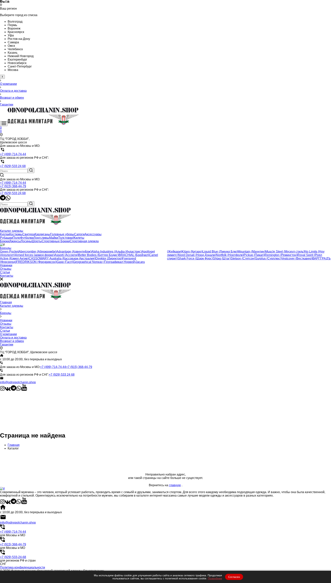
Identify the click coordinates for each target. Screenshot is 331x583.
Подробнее (215, 578)
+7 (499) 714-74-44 (13, 182)
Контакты (6, 327)
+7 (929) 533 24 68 (13, 193)
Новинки (6, 320)
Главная (6, 302)
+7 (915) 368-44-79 (13, 186)
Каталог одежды (11, 305)
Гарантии (6, 344)
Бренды (5, 313)
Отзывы (5, 323)
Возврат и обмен (12, 341)
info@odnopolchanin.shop (18, 382)
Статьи (5, 330)
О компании (8, 334)
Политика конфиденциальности (22, 567)
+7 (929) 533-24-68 (13, 557)
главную (175, 485)
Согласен (234, 576)
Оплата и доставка (13, 337)
